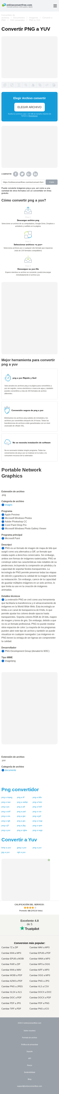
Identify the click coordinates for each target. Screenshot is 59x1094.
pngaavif (5, 811)
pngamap (37, 821)
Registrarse (33, 116)
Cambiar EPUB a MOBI (12, 959)
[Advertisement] (29, 692)
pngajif (5, 825)
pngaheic (37, 802)
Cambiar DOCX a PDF (40, 997)
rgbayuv (21, 852)
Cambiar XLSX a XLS (11, 992)
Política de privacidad (29, 1045)
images (8, 505)
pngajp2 (37, 816)
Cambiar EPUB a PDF (40, 953)
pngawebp (22, 802)
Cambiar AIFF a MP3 (39, 970)
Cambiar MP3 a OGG (40, 964)
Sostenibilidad (29, 1072)
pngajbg (21, 825)
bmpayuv (6, 847)
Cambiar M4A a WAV (11, 970)
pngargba (22, 830)
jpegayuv (21, 847)
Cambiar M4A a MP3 (11, 953)
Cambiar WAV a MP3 (39, 947)
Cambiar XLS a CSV (39, 986)
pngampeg (6, 797)
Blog (29, 1079)
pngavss (5, 816)
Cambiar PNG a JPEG (12, 986)
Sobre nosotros (30, 1031)
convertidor (20, 789)
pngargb (5, 821)
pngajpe (21, 816)
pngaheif (37, 807)
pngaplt (21, 807)
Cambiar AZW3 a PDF (11, 981)
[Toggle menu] (55, 5)
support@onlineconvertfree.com (29, 1086)
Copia (51, 182)
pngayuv (5, 830)
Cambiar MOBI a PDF (11, 975)
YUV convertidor (17, 20)
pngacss (37, 811)
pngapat (21, 811)
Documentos (19, 17)
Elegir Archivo (29, 107)
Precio (29, 1065)
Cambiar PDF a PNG (39, 1003)
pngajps (21, 821)
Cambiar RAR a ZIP (10, 964)
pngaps (5, 807)
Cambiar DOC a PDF (11, 997)
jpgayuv (5, 852)
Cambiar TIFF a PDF (11, 1009)
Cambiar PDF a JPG (11, 1003)
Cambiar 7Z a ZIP (9, 947)
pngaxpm (37, 825)
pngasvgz (38, 830)
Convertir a (19, 839)
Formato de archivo (29, 1038)
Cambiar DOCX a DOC (41, 992)
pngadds (37, 797)
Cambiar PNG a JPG (39, 981)
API (29, 1058)
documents (10, 770)
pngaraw (5, 802)
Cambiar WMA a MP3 (40, 959)
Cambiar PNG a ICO (39, 1009)
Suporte (29, 1051)
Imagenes (33, 17)
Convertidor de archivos (8, 16)
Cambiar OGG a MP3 (40, 975)
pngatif (20, 797)
